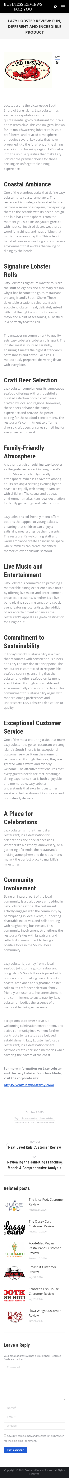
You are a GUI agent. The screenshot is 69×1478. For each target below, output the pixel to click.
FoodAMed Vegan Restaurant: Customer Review (45, 1248)
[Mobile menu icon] (63, 6)
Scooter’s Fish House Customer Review (44, 1291)
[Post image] (14, 1205)
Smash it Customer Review (42, 1269)
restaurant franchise (24, 1122)
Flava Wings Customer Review (45, 1313)
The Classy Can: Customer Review (41, 1223)
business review (29, 1118)
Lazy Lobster (46, 1118)
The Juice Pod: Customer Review (46, 1202)
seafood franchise (45, 1122)
